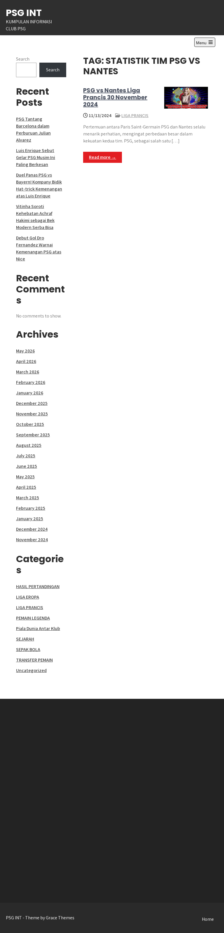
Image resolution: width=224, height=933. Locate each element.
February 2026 (30, 382)
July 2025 (25, 456)
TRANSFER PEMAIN (34, 660)
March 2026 (27, 372)
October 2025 (30, 424)
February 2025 (30, 508)
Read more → (102, 157)
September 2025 (33, 435)
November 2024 (32, 540)
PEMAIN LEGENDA (33, 618)
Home (208, 919)
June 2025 (26, 466)
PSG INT (24, 12)
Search (22, 59)
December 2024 (32, 529)
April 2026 (26, 361)
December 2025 (32, 403)
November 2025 (32, 414)
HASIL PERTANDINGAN (38, 586)
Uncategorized (31, 670)
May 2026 (25, 351)
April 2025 (26, 487)
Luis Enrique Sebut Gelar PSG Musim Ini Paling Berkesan (35, 157)
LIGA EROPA (27, 597)
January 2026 (29, 393)
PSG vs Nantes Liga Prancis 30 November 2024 (115, 97)
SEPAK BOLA (28, 649)
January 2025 (29, 519)
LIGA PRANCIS (134, 115)
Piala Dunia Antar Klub (38, 628)
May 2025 (25, 477)
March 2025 (27, 498)
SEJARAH (25, 639)
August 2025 (28, 445)
